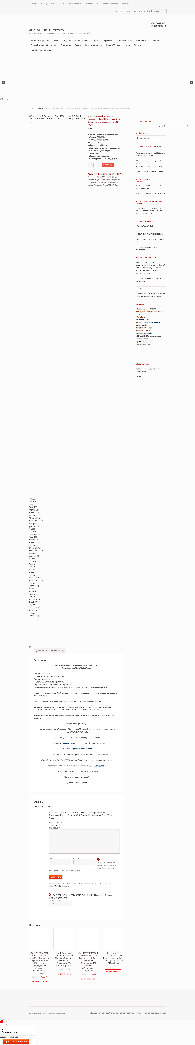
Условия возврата (110, 3)
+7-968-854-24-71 (158, 23)
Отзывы (137, 45)
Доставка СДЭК (91, 3)
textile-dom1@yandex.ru (151, 322)
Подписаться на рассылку (42, 50)
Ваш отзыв (54, 828)
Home (31, 108)
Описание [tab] (42, 650)
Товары (40, 108)
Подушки (67, 40)
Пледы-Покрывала (113, 180)
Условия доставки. (98, 766)
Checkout (141, 11)
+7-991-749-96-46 (158, 26)
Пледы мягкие (100, 180)
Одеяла (56, 40)
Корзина (125, 3)
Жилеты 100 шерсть (93, 45)
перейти (150, 333)
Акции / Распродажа (40, 40)
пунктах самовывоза (81, 749)
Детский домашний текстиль (44, 45)
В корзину (107, 164)
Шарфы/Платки (113, 45)
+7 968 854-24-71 (142, 320)
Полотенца (66, 45)
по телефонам (67, 743)
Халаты (78, 45)
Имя (51, 858)
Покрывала (107, 40)
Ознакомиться (141, 371)
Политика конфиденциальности (45, 3)
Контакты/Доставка (72, 3)
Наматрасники (81, 40)
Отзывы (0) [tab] (59, 650)
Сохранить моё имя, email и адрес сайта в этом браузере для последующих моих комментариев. (82, 866)
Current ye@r (55, 900)
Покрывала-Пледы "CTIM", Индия (106, 185)
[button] (3, 82)
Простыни (154, 40)
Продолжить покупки (16, 1041)
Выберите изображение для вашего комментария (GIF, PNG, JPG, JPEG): (80, 883)
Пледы (95, 40)
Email (76, 858)
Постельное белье (124, 40)
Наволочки (141, 40)
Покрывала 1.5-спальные (97, 182)
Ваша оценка (55, 822)
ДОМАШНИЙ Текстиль (46, 29)
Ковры (127, 45)
